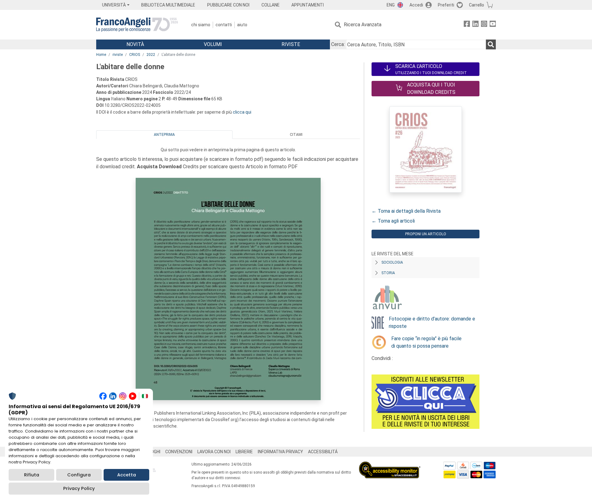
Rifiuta (31, 475)
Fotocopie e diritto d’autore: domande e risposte (432, 322)
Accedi (416, 4)
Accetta (126, 475)
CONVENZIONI (178, 451)
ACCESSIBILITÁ (323, 451)
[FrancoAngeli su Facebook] (467, 25)
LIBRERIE (244, 451)
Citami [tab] (296, 134)
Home (101, 54)
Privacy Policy (79, 488)
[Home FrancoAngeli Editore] (137, 24)
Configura (79, 475)
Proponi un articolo (425, 234)
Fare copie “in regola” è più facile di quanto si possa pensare (426, 342)
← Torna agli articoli (393, 221)
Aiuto (242, 24)
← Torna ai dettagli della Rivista (406, 211)
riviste (118, 54)
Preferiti (446, 4)
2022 (150, 54)
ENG (391, 4)
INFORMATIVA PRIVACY (280, 451)
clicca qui (242, 112)
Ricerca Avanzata (362, 24)
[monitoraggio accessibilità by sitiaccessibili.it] (390, 465)
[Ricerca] (491, 44)
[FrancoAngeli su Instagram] (484, 25)
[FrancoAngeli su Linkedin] (475, 25)
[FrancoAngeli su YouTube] (493, 25)
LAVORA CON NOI (214, 451)
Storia (388, 273)
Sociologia (392, 262)
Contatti (224, 24)
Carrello (476, 4)
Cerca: (338, 44)
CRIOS (134, 54)
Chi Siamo (200, 24)
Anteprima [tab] (164, 134)
